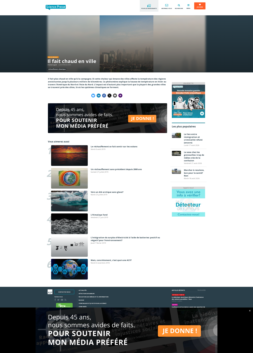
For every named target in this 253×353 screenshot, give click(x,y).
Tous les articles (201, 290)
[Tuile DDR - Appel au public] (188, 202)
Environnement (53, 57)
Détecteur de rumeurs (87, 293)
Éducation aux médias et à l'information (93, 297)
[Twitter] (58, 300)
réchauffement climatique (57, 69)
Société (174, 304)
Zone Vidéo (83, 307)
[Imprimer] (120, 95)
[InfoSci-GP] (188, 101)
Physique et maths (178, 295)
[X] (109, 95)
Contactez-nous (64, 292)
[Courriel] (115, 95)
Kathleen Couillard (177, 301)
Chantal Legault (52, 65)
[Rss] (66, 300)
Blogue (81, 300)
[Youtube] (62, 300)
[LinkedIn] (99, 95)
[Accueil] (57, 7)
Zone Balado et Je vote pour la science (92, 303)
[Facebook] (104, 95)
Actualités (83, 290)
